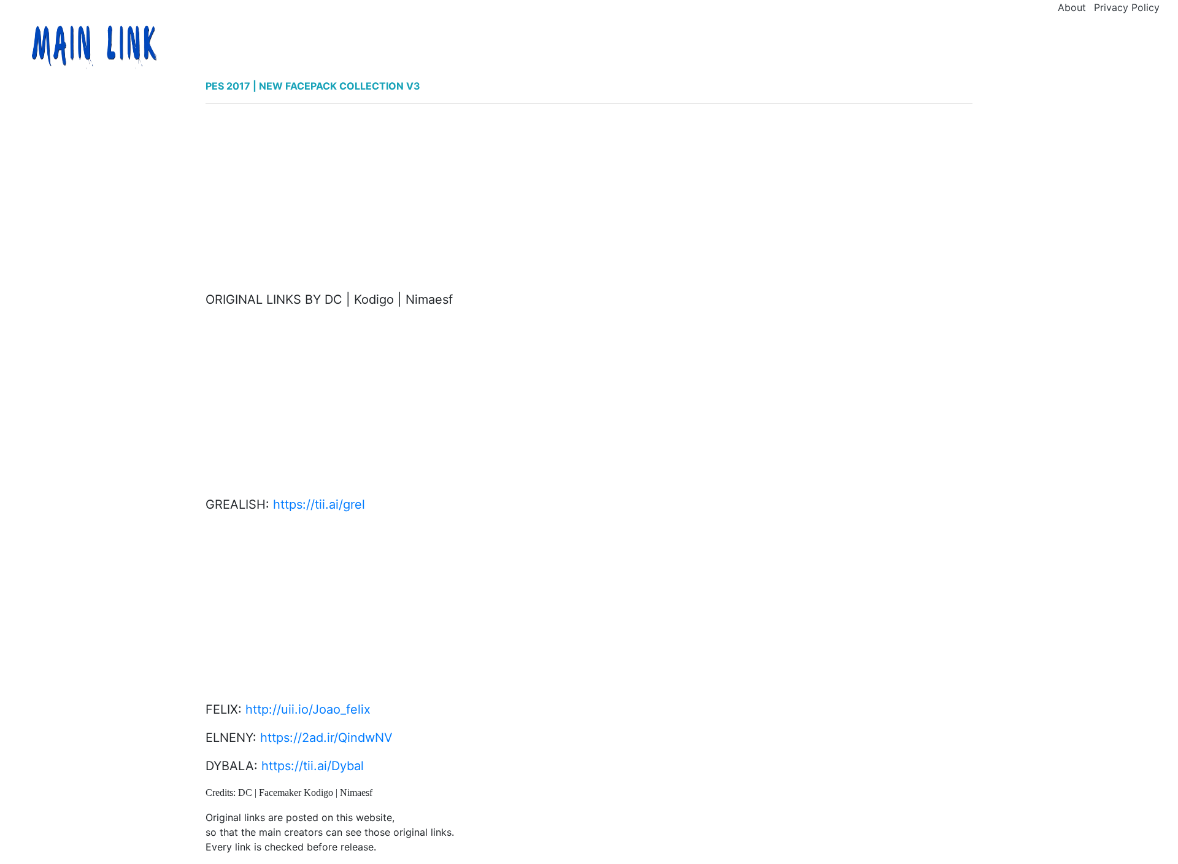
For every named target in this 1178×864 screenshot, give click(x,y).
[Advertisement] (589, 199)
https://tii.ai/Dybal (312, 765)
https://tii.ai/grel (319, 504)
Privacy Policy (1127, 7)
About (1072, 7)
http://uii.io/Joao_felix (308, 709)
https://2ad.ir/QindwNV (326, 737)
